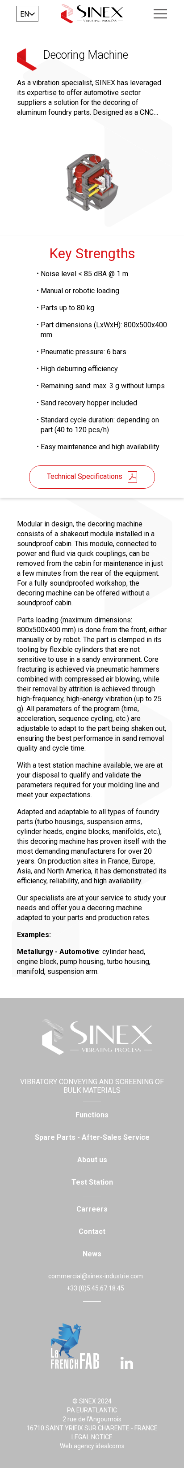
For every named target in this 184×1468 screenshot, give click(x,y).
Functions (92, 1115)
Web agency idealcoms (92, 1446)
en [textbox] (24, 14)
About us (92, 1159)
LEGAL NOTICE (92, 1437)
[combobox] (27, 14)
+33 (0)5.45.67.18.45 (95, 1288)
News (92, 1254)
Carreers (92, 1209)
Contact (92, 1231)
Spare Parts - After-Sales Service (92, 1137)
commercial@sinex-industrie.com (95, 1276)
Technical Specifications (84, 476)
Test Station (92, 1182)
